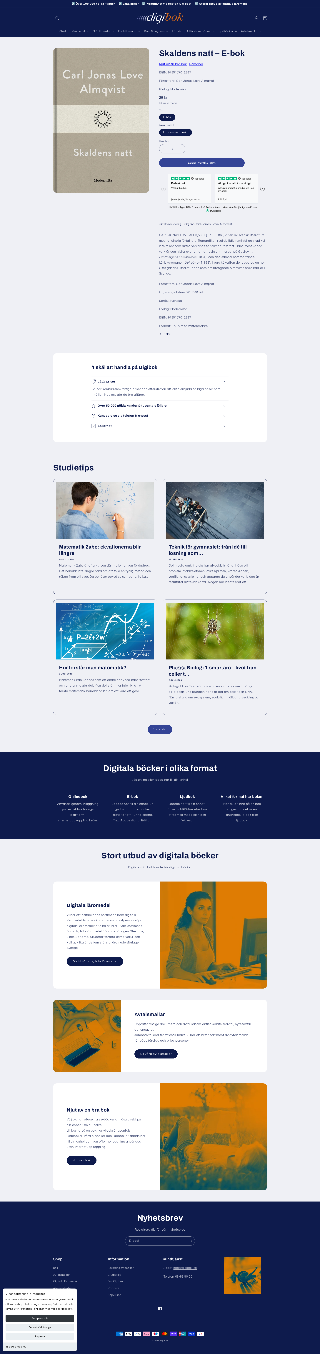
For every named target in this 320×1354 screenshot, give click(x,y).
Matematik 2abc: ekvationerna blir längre (100, 550)
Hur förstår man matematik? (92, 667)
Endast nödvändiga (40, 1327)
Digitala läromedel (65, 1281)
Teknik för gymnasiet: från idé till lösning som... (208, 550)
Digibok (164, 1341)
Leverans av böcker (121, 1268)
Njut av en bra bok (173, 64)
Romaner (196, 64)
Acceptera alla (39, 1318)
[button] (57, 18)
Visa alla (160, 729)
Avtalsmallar (61, 1274)
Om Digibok (115, 1281)
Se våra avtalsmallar (156, 1053)
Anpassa (40, 1336)
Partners (113, 1288)
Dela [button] (167, 334)
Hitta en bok (82, 1160)
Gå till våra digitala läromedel (95, 961)
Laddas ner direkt (175, 132)
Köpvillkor (114, 1295)
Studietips (114, 1274)
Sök (55, 1268)
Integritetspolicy (16, 1346)
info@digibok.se (185, 1268)
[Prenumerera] (190, 1240)
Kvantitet (165, 141)
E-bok (167, 117)
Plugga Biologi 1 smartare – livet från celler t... (213, 671)
